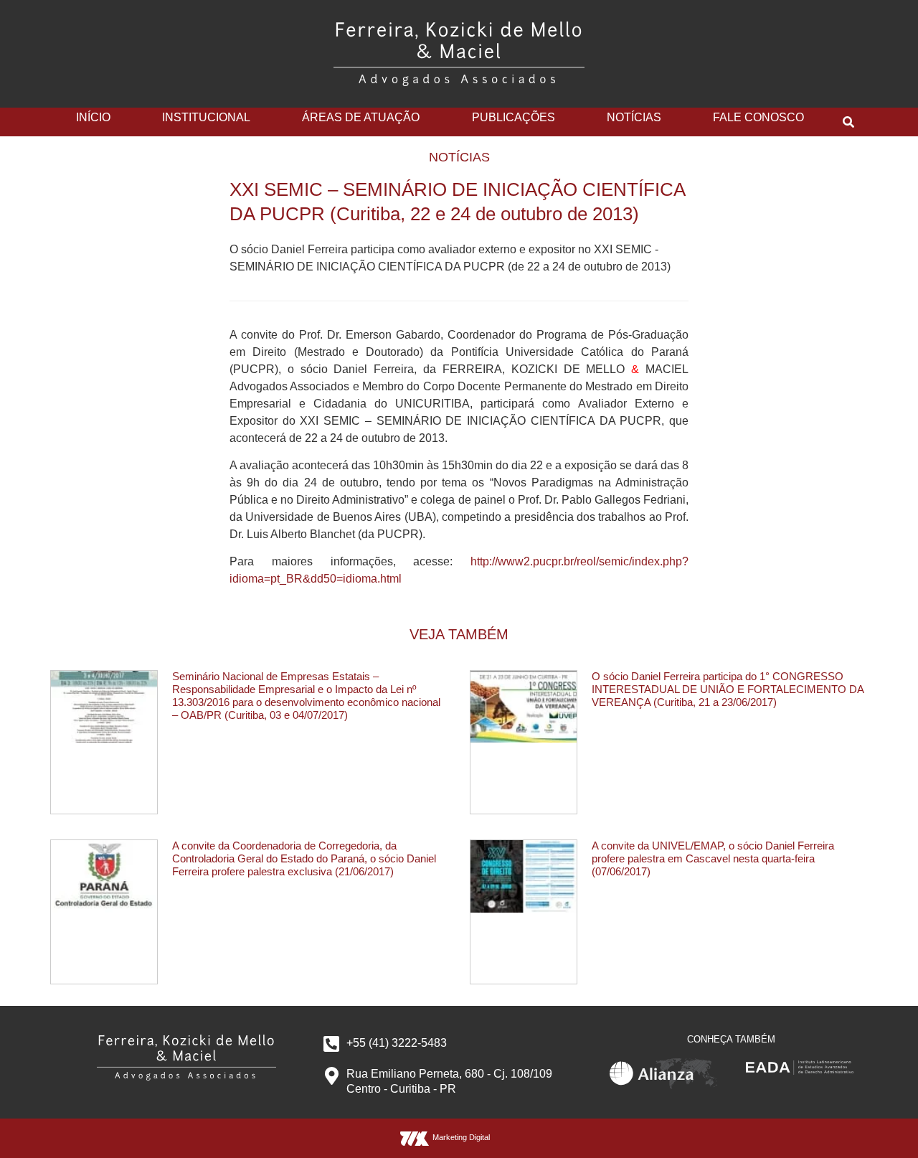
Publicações (513, 117)
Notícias (634, 117)
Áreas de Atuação (361, 117)
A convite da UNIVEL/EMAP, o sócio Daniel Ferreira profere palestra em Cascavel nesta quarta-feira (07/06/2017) (713, 858)
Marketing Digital (461, 1137)
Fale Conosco (758, 117)
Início (93, 117)
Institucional (206, 117)
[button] (848, 122)
